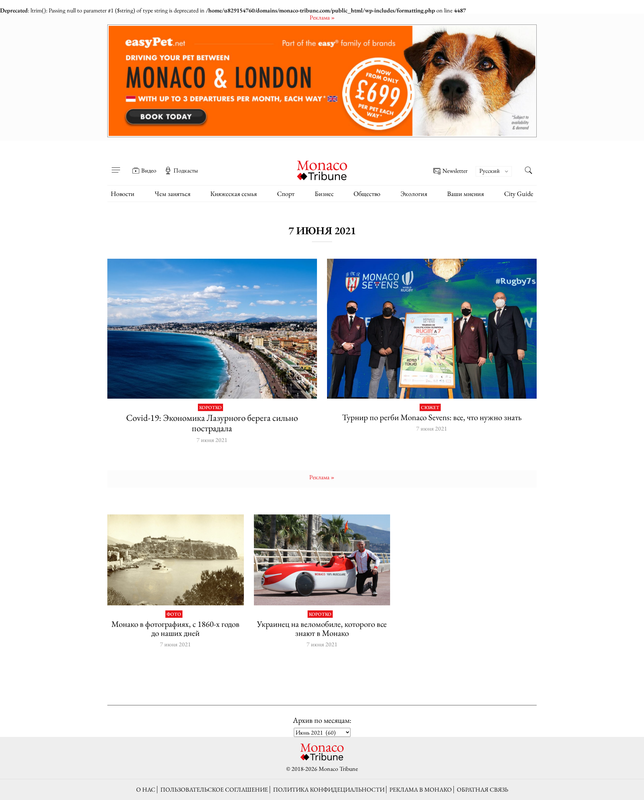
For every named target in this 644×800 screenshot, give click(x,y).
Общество (367, 193)
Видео (148, 170)
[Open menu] (115, 165)
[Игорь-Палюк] (322, 559)
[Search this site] (528, 171)
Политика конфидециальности (328, 789)
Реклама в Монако (420, 789)
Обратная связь (482, 789)
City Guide (518, 193)
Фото (174, 614)
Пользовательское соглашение (214, 789)
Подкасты (185, 170)
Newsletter (455, 170)
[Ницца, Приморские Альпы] (212, 329)
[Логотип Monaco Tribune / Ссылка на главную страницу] (322, 169)
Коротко (210, 407)
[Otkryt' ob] (322, 80)
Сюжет (430, 407)
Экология (413, 193)
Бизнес (324, 193)
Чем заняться (173, 193)
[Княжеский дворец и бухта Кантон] (175, 559)
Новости (123, 193)
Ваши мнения (465, 193)
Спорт (285, 193)
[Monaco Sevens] (432, 329)
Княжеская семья (233, 193)
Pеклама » (322, 17)
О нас (145, 789)
